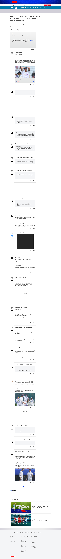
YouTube (33, 532)
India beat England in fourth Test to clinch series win (21, 33)
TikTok (22, 532)
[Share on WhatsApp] (17, 30)
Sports (14, 5)
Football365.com (12, 541)
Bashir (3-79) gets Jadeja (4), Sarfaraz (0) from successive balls (22, 40)
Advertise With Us (33, 547)
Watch (22, 5)
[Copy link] (34, 84)
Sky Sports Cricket (23, 541)
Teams (31, 7)
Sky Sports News (23, 547)
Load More (23, 486)
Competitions (35, 7)
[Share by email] (20, 30)
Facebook (17, 532)
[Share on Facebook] (11, 30)
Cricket (11, 7)
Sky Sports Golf (23, 542)
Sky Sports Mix (23, 551)
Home (11, 5)
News (16, 7)
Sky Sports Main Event (24, 537)
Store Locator (33, 546)
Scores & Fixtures (23, 7)
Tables (28, 7)
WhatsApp (39, 532)
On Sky (40, 7)
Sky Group (32, 541)
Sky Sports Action (23, 546)
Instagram (27, 532)
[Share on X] (14, 30)
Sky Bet (25, 5)
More (28, 5)
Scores (18, 5)
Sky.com (32, 537)
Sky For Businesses (33, 542)
